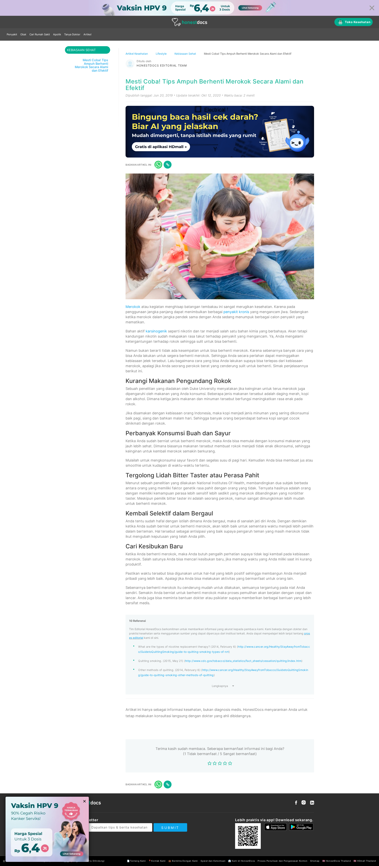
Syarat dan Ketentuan (213, 860)
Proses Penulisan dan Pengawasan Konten (282, 860)
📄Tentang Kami (136, 860)
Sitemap (315, 860)
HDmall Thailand (366, 860)
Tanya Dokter (72, 34)
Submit (170, 828)
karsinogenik (156, 331)
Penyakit (12, 34)
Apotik (57, 34)
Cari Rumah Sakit (39, 34)
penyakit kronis (236, 312)
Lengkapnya (220, 686)
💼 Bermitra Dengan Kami (183, 860)
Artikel (87, 34)
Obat (23, 34)
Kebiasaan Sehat (185, 53)
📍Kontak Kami (157, 860)
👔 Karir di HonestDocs (241, 860)
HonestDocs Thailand (338, 860)
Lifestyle (161, 53)
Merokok (133, 307)
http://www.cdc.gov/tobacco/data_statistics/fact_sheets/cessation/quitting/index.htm (243, 660)
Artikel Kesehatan (137, 53)
